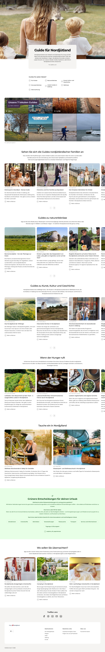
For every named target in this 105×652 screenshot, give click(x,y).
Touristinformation (85, 631)
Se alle (46, 639)
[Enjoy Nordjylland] (14, 625)
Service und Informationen (89, 521)
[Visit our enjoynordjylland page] (44, 616)
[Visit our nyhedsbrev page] (56, 616)
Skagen (47, 633)
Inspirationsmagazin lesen (69, 631)
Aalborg (47, 637)
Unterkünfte (24, 521)
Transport (73, 521)
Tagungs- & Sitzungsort (52, 526)
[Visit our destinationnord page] (61, 616)
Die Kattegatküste (49, 631)
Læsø (46, 635)
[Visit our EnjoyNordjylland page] (52, 616)
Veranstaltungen (49, 521)
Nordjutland (9, 7)
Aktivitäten (36, 521)
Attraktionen (12, 521)
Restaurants (62, 521)
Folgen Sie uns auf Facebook (70, 633)
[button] (20, 194)
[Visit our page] (48, 616)
